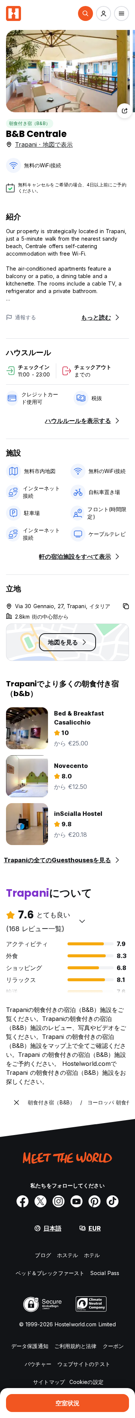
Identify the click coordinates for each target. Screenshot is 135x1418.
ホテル (92, 1255)
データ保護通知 (29, 1346)
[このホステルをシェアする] (124, 110)
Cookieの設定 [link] (86, 1382)
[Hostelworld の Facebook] (22, 1201)
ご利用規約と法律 (75, 1346)
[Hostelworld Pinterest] (94, 1201)
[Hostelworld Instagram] (58, 1201)
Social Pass (104, 1273)
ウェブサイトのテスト (83, 1364)
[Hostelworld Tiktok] (112, 1201)
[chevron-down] (82, 921)
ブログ (43, 1255)
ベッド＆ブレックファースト (50, 1273)
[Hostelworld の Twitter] (40, 1201)
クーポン (113, 1346)
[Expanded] (17, 1102)
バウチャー (38, 1364)
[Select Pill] (85, 13)
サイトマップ (49, 1382)
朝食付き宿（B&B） (29, 123)
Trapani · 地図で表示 (44, 144)
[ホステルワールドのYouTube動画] (76, 1201)
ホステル (67, 1255)
